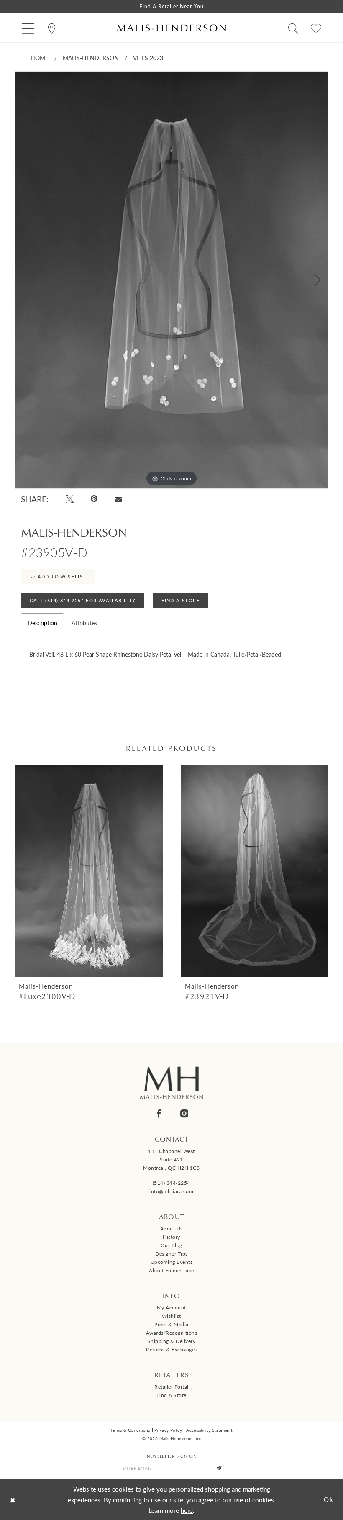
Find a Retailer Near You (171, 6)
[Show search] (293, 28)
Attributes (84, 623)
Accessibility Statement (209, 1430)
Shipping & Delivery (172, 1341)
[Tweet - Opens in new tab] (69, 498)
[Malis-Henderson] (171, 27)
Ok (329, 1499)
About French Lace (171, 1270)
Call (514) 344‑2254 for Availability (83, 600)
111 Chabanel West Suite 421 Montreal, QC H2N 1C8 (171, 1159)
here (187, 1510)
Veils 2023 (148, 58)
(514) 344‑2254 (171, 1182)
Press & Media (171, 1324)
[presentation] (89, 871)
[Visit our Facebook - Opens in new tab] (158, 1113)
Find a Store (171, 1395)
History (171, 1236)
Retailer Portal (171, 1386)
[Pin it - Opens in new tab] (94, 498)
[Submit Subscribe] (219, 1468)
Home (40, 58)
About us (171, 1228)
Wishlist (171, 1316)
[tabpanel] (171, 280)
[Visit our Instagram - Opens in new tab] (184, 1113)
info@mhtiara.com (171, 1191)
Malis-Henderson (91, 58)
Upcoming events (172, 1262)
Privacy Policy (168, 1430)
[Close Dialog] (12, 1499)
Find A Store (180, 600)
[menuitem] (27, 28)
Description (42, 623)
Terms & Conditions (130, 1430)
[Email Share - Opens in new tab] (118, 499)
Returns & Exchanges (171, 1349)
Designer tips (171, 1253)
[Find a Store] (51, 28)
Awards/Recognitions (171, 1332)
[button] (27, 28)
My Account (171, 1307)
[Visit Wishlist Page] (316, 28)
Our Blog (171, 1245)
